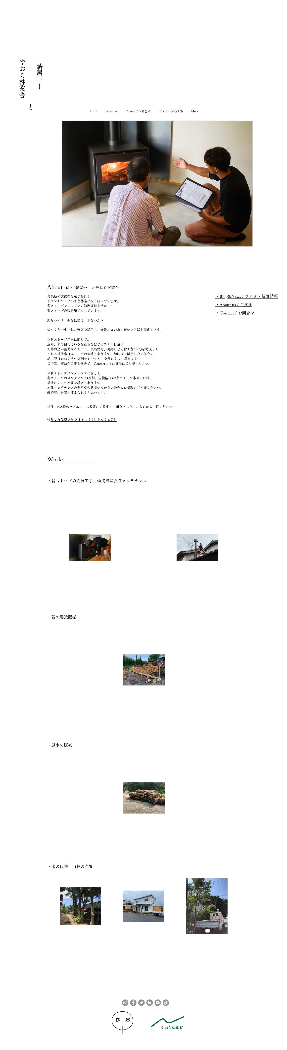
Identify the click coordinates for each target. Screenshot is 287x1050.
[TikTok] (166, 1002)
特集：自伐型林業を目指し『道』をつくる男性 (83, 419)
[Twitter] (141, 1002)
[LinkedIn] (149, 1002)
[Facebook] (133, 1002)
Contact (99, 363)
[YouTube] (157, 1002)
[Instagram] (125, 1002)
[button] (157, 183)
